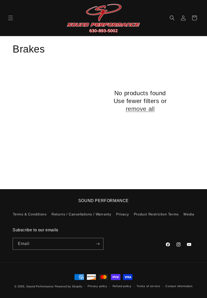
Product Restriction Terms (156, 214)
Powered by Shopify (69, 286)
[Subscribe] (97, 244)
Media (189, 214)
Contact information (178, 286)
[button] (10, 17)
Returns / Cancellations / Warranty (81, 214)
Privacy (122, 214)
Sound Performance (40, 286)
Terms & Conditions (30, 214)
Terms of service (148, 286)
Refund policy (122, 286)
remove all (140, 108)
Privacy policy (97, 286)
